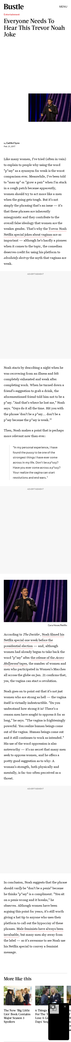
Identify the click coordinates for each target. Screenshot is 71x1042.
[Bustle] (14, 6)
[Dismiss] (65, 1006)
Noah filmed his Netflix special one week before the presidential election (34, 640)
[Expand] (52, 1006)
